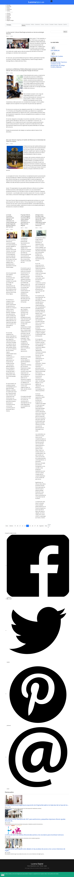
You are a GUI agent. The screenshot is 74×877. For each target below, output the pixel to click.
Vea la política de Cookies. (53, 873)
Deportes (60, 24)
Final (46, 525)
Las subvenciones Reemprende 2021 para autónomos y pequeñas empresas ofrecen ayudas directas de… (35, 820)
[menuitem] (8, 5)
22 (22, 525)
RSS (48, 868)
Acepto (2, 875)
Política (32, 24)
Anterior (11, 525)
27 (34, 525)
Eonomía (28, 24)
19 (15, 525)
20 (17, 525)
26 (32, 525)
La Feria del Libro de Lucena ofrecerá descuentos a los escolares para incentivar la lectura (34, 835)
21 (20, 525)
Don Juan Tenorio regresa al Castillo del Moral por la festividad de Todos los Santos (25, 140)
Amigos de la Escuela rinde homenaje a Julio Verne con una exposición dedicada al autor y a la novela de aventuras (40, 220)
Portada (9, 25)
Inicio (7, 525)
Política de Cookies (57, 56)
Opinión (65, 24)
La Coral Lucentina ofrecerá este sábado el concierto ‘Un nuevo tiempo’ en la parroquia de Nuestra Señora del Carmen (11, 221)
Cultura (42, 24)
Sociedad (51, 24)
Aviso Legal (27, 868)
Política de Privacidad (34, 868)
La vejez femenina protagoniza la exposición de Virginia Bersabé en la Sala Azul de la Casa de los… (37, 805)
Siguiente (41, 525)
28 (37, 525)
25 (30, 525)
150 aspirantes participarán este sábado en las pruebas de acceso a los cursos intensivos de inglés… (35, 849)
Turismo (47, 24)
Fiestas (55, 24)
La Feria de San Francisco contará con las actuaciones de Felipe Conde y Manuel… (59, 64)
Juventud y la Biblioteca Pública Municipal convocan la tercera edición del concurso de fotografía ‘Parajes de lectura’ (24, 69)
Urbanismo (37, 24)
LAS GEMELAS (55, 50)
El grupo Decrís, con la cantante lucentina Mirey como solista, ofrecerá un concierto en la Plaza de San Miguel (25, 220)
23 (25, 525)
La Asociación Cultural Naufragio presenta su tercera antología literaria (25, 33)
